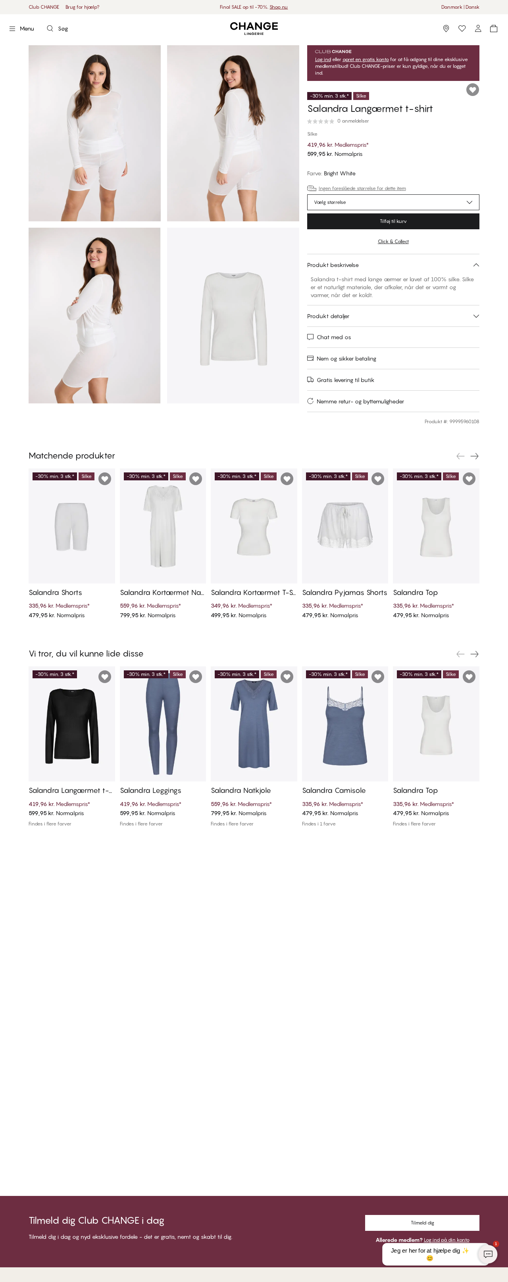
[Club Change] (462, 28)
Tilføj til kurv (393, 221)
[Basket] (494, 28)
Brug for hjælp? (82, 7)
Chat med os (334, 337)
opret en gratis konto (366, 59)
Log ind (323, 59)
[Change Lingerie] (254, 28)
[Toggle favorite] (472, 89)
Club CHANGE (44, 7)
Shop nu (278, 7)
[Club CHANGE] (478, 28)
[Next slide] (474, 456)
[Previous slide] (460, 456)
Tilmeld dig (422, 1223)
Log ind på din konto (447, 1240)
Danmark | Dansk (460, 7)
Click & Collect (393, 241)
